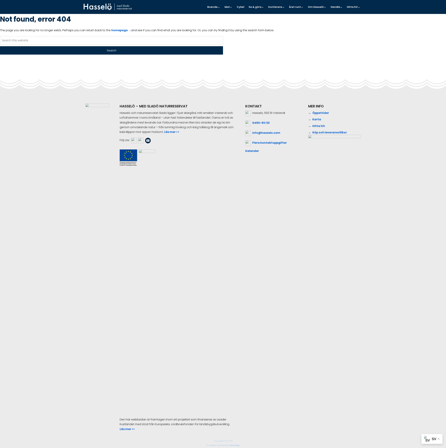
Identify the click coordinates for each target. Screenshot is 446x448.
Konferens (275, 7)
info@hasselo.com (266, 133)
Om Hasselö (316, 7)
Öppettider (320, 113)
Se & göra (255, 7)
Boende (212, 7)
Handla (335, 7)
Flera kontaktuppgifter (269, 143)
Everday (235, 445)
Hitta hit (352, 7)
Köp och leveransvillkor (329, 132)
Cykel (240, 7)
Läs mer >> (171, 132)
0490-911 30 (261, 123)
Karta (316, 119)
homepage (119, 30)
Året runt (295, 7)
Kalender (252, 151)
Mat (227, 7)
